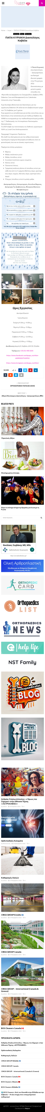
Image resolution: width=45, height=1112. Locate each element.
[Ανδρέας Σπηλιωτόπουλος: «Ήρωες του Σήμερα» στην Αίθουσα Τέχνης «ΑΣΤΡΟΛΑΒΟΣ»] (22, 782)
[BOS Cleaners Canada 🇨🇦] (22, 1011)
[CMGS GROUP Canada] (22, 935)
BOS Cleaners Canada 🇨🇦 (12, 1028)
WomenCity (6, 843)
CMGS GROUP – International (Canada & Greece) (20, 1071)
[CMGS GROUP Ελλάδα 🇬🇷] (22, 897)
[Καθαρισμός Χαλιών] (22, 860)
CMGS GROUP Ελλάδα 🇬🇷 (12, 915)
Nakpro (27, 1108)
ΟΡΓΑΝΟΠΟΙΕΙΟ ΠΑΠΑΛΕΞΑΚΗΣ (22, 386)
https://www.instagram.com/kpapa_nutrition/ (22, 363)
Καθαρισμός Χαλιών (10, 878)
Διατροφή (16, 34)
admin (5, 806)
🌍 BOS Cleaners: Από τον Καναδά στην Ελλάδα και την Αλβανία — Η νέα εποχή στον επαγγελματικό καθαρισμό (22, 1094)
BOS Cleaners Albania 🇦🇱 (10, 1082)
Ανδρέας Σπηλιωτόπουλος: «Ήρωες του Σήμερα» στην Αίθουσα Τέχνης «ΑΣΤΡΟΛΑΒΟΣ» (19, 801)
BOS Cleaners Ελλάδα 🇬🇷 (10, 1087)
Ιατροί (22, 34)
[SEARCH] (41, 517)
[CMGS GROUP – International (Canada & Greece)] (22, 972)
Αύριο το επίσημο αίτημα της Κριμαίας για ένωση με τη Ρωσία (20, 509)
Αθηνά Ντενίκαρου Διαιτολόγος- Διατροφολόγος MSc (22, 396)
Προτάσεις (28, 34)
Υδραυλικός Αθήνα (7, 438)
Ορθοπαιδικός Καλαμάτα (12, 841)
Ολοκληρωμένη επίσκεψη (10, 473)
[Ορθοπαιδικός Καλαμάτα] (22, 823)
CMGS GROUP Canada (11, 952)
